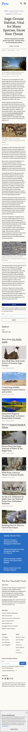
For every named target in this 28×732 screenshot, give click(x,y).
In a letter (4, 147)
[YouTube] (12, 678)
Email (3, 313)
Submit (14, 320)
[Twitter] (10, 678)
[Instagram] (5, 678)
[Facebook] (3, 678)
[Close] (26, 712)
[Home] (14, 581)
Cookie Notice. (5, 726)
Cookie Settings (14, 729)
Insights (4, 634)
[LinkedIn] (8, 678)
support (4, 168)
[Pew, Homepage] (5, 3)
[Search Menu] (21, 3)
